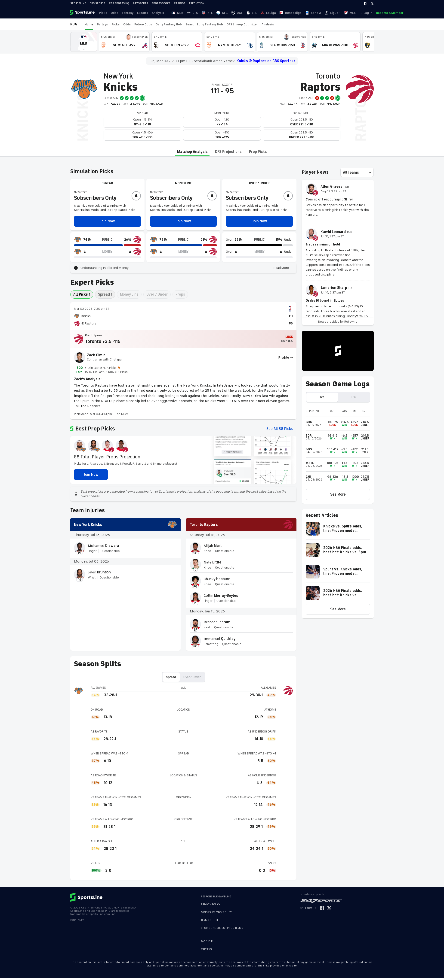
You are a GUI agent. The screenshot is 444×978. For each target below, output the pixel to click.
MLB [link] (180, 13)
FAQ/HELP (207, 941)
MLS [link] (353, 13)
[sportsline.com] (82, 12)
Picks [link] (103, 13)
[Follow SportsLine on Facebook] (322, 908)
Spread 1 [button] (105, 294)
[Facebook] (365, 3)
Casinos (179, 3)
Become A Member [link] (389, 13)
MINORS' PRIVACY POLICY (216, 912)
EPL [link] (254, 13)
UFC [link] (195, 13)
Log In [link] (368, 13)
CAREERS (206, 949)
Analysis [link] (158, 13)
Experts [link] (142, 13)
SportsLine (78, 3)
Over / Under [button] (157, 294)
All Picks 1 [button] (81, 294)
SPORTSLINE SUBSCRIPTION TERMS (222, 928)
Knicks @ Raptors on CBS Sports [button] (264, 61)
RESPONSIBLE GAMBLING (216, 896)
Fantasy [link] (127, 13)
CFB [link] (225, 13)
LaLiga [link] (271, 13)
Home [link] (89, 24)
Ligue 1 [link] (335, 13)
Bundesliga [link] (293, 13)
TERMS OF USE (210, 920)
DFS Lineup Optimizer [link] (242, 24)
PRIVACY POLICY (210, 904)
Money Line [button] (129, 294)
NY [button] (322, 397)
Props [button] (180, 294)
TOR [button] (353, 397)
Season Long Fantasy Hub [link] (204, 24)
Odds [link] (114, 13)
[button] (83, 42)
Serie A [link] (316, 13)
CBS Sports (97, 3)
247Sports (140, 3)
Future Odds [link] (143, 24)
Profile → (285, 357)
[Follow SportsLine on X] (329, 908)
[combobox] (343, 172)
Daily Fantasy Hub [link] (169, 24)
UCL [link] (240, 13)
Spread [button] (171, 677)
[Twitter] (372, 3)
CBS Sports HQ (119, 3)
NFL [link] (210, 13)
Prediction (196, 3)
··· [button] (361, 13)
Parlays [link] (102, 24)
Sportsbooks (161, 3)
